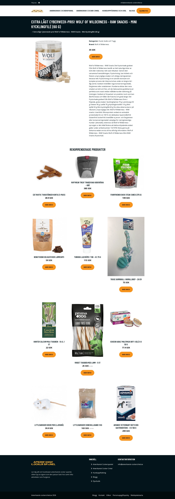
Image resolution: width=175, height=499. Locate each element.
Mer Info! (96, 57)
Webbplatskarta (137, 495)
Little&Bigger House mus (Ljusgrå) (49, 425)
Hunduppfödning (99, 473)
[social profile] (39, 3)
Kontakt (102, 495)
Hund (101, 41)
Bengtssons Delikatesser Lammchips (49, 257)
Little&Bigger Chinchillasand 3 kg (87, 425)
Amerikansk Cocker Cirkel (87, 11)
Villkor (108, 495)
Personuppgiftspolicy (121, 495)
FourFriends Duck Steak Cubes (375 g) (125, 194)
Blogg (132, 11)
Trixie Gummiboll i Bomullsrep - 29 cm (126, 279)
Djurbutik (143, 11)
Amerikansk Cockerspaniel (61, 11)
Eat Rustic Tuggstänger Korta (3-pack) (49, 194)
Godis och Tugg (110, 41)
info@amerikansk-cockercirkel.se (131, 3)
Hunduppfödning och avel (114, 11)
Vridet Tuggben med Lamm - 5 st (87, 362)
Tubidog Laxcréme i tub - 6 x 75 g (87, 257)
